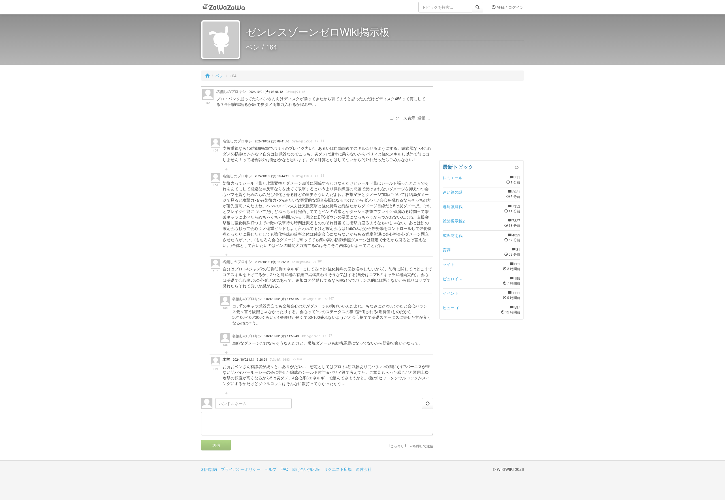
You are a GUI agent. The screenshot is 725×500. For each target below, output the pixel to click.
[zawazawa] (224, 7)
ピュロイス (452, 278)
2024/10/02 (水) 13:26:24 (250, 359)
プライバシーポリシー (241, 469)
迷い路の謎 (452, 192)
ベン (219, 75)
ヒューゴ (451, 307)
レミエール (452, 177)
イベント (451, 293)
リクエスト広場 (338, 469)
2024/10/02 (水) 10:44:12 (272, 176)
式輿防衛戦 (452, 235)
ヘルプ (270, 469)
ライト (449, 264)
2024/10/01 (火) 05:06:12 (266, 91)
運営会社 (364, 469)
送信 (216, 445)
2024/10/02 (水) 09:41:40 (272, 141)
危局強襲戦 (452, 206)
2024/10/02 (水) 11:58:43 (282, 336)
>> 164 (319, 141)
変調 (447, 250)
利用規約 (209, 469)
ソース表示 (405, 118)
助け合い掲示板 (306, 469)
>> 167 (329, 298)
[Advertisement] (481, 121)
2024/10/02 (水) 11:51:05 (282, 299)
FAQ (284, 469)
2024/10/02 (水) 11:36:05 (272, 262)
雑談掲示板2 (454, 221)
